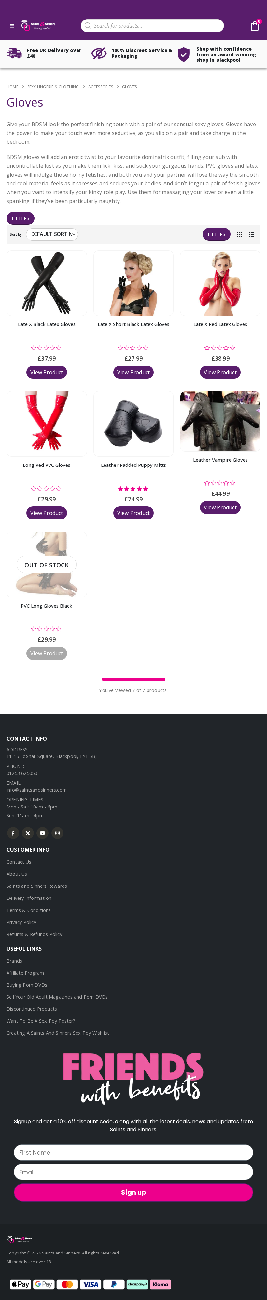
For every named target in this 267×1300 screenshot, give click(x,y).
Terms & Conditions (29, 910)
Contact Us (19, 862)
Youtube (42, 833)
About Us (17, 874)
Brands (14, 961)
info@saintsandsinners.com (37, 790)
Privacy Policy (21, 922)
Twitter (28, 833)
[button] (239, 234)
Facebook (13, 833)
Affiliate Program (25, 973)
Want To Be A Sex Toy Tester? (41, 1021)
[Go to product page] (47, 283)
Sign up (133, 1192)
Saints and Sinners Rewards (37, 886)
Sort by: (16, 234)
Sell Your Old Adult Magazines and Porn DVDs (57, 997)
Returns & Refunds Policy (34, 934)
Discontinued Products (32, 1009)
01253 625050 (22, 773)
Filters (20, 218)
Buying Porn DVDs (27, 985)
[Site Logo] (38, 26)
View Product (46, 372)
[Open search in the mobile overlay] (152, 25)
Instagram (57, 833)
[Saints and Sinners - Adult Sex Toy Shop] (20, 1239)
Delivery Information (29, 898)
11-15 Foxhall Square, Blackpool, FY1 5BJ (52, 756)
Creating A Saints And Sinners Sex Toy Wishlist (58, 1033)
